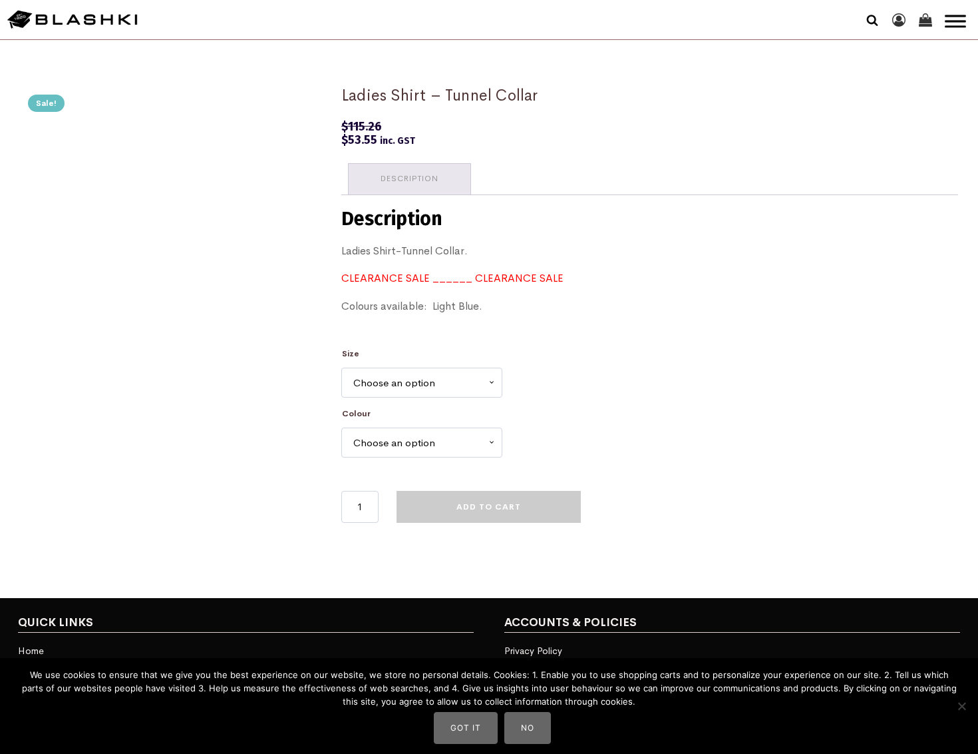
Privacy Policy (533, 650)
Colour (356, 413)
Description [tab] (409, 178)
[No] (961, 706)
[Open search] (872, 20)
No (527, 728)
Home (31, 650)
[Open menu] (955, 21)
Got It (465, 728)
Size (350, 353)
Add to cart (488, 507)
